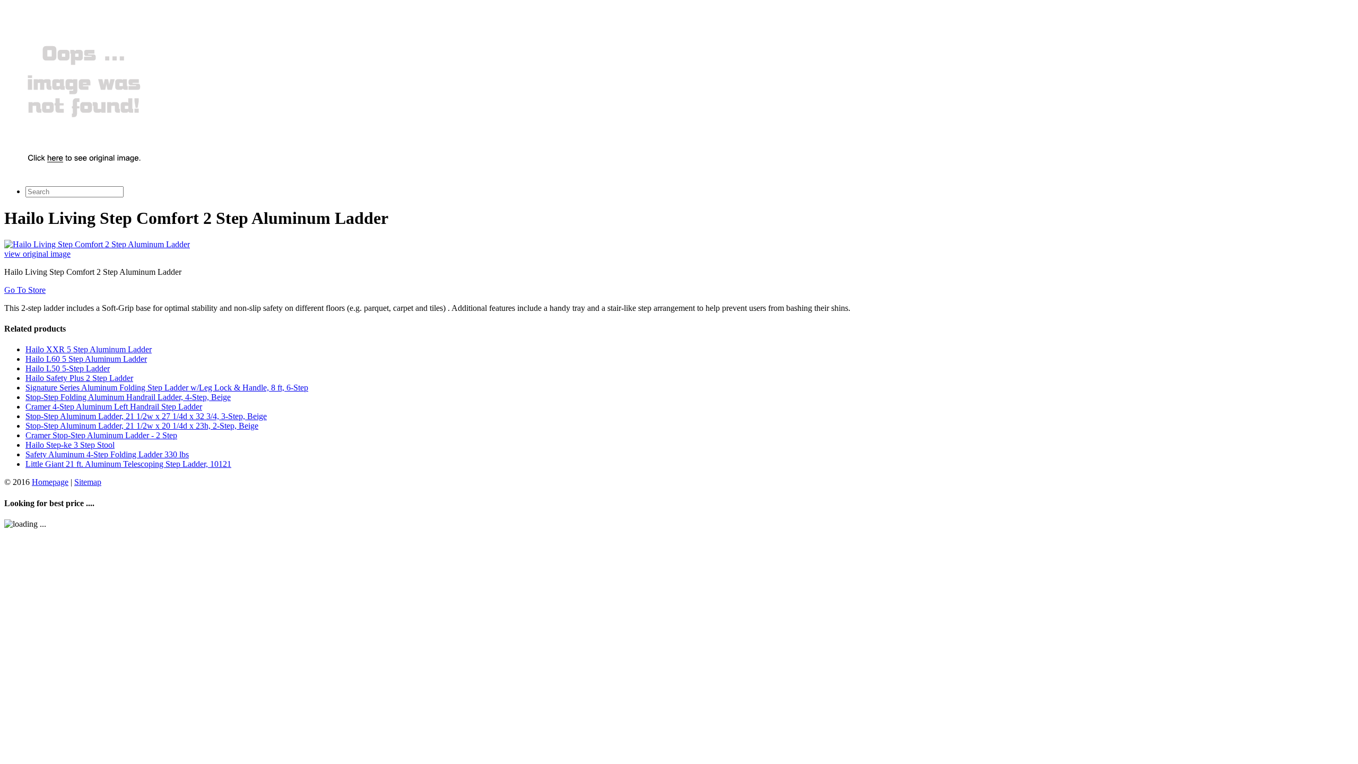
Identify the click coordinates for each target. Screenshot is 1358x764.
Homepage (50, 482)
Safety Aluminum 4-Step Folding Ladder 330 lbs (107, 454)
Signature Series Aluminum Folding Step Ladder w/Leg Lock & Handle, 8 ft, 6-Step (166, 387)
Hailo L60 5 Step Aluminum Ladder (86, 358)
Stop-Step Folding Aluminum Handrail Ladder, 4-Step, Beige (128, 397)
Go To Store (25, 289)
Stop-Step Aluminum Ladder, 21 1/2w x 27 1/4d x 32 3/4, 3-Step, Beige (146, 416)
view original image (37, 253)
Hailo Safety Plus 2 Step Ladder (79, 378)
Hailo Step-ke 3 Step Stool (70, 444)
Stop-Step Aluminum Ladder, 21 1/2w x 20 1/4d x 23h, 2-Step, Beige (141, 425)
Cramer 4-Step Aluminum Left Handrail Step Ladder (113, 406)
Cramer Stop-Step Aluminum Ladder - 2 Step (101, 435)
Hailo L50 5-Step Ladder (67, 368)
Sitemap (87, 482)
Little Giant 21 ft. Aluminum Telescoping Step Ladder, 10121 (128, 463)
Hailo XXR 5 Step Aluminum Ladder (88, 349)
